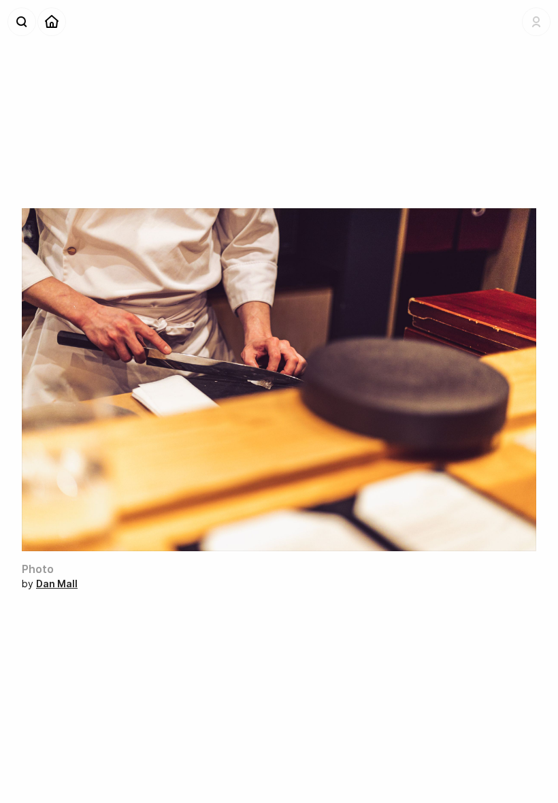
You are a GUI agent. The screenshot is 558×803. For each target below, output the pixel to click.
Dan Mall (57, 583)
